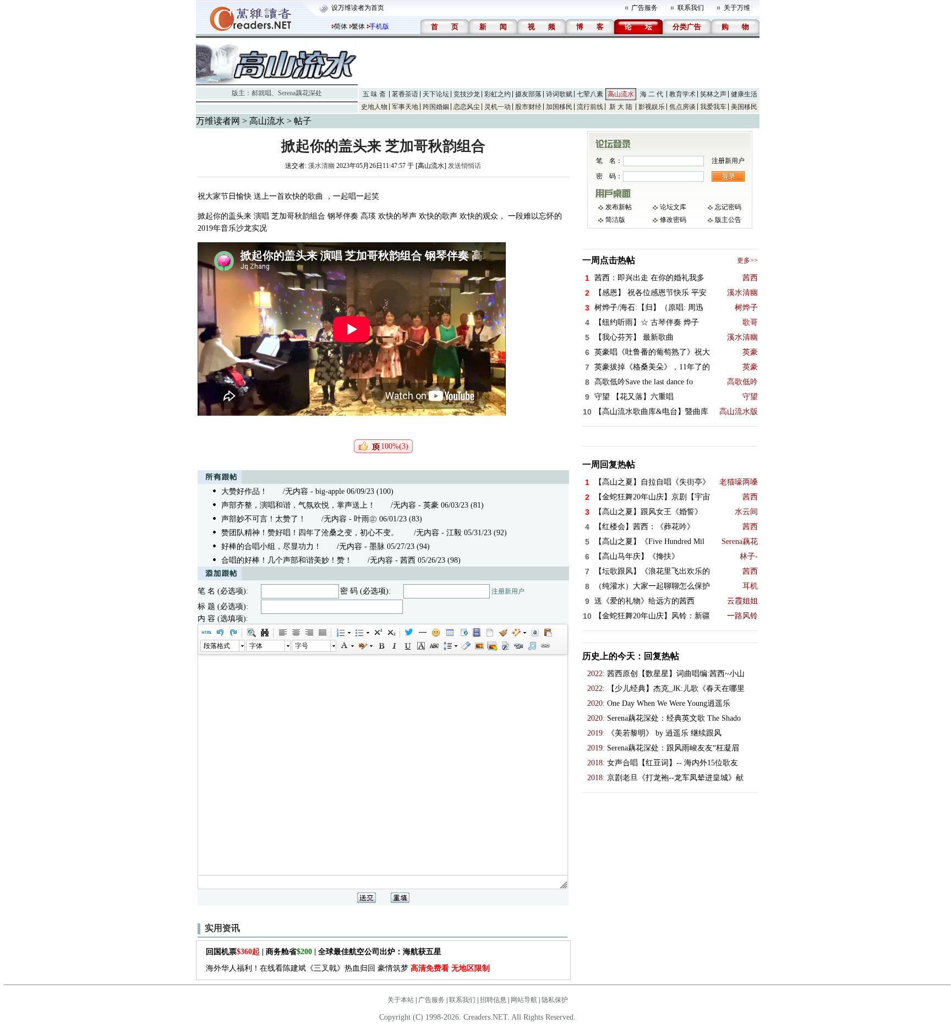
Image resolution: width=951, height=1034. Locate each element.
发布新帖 (618, 207)
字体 (256, 646)
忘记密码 (728, 207)
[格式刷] (502, 632)
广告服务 (644, 8)
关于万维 (737, 8)
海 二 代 (651, 94)
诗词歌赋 (559, 94)
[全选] (534, 632)
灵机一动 (497, 107)
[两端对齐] (321, 632)
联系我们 (690, 8)
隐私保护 (555, 1000)
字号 (301, 646)
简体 (340, 26)
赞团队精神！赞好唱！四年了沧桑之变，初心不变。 (309, 533)
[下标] (390, 632)
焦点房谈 (682, 107)
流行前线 (590, 107)
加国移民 (559, 107)
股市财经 (528, 107)
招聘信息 (493, 1000)
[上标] (377, 632)
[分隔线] (422, 632)
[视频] (476, 632)
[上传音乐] (531, 645)
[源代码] (206, 632)
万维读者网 (218, 121)
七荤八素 (590, 94)
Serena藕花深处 (300, 93)
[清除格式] (465, 645)
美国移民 (744, 107)
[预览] (250, 632)
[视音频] (518, 645)
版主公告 (728, 220)
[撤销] (219, 632)
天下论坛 (436, 94)
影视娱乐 (651, 107)
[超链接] (544, 645)
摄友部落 (528, 94)
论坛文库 (673, 207)
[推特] (408, 632)
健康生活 (744, 94)
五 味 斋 (374, 94)
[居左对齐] (282, 632)
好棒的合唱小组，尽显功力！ (271, 546)
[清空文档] (489, 632)
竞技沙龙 (466, 94)
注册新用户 (507, 591)
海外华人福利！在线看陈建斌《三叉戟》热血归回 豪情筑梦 (348, 968)
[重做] (232, 632)
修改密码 (673, 220)
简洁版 (615, 220)
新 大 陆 (620, 107)
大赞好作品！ (244, 491)
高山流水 (621, 94)
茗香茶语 (405, 94)
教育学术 (682, 94)
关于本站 (400, 1000)
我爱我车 (713, 107)
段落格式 (217, 646)
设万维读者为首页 (357, 8)
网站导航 (524, 1000)
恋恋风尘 (466, 107)
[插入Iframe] (462, 632)
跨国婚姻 (436, 107)
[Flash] (505, 645)
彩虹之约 (497, 94)
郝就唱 (261, 93)
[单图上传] (478, 645)
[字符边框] (420, 645)
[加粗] (380, 645)
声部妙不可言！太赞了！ (263, 519)
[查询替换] (264, 632)
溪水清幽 (321, 166)
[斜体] (394, 645)
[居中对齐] (295, 632)
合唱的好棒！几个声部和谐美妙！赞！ (286, 560)
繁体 (358, 26)
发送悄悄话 (464, 166)
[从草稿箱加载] (547, 632)
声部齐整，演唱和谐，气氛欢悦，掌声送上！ (298, 505)
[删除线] (433, 645)
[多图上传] (492, 645)
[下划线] (407, 645)
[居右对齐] (308, 632)
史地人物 (374, 107)
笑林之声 (713, 94)
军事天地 (405, 107)
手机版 (379, 26)
